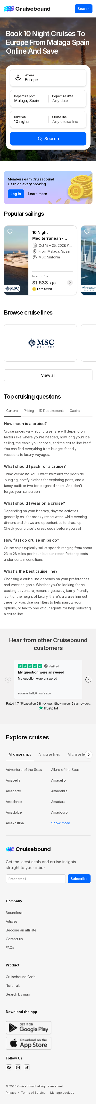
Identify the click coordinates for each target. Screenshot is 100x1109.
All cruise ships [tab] (20, 754)
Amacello (58, 780)
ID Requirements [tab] (51, 411)
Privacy (11, 1092)
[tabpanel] (48, 519)
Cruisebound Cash (20, 977)
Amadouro (59, 812)
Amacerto (13, 791)
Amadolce (14, 812)
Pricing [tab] (29, 411)
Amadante (14, 802)
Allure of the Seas (65, 770)
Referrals (13, 985)
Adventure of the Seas (24, 770)
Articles (11, 921)
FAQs (10, 948)
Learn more (37, 194)
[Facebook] (9, 1067)
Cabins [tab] (75, 411)
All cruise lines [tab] (49, 754)
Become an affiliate (21, 930)
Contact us (14, 939)
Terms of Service (33, 1092)
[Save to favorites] (10, 231)
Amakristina (15, 823)
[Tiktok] (27, 1067)
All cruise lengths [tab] (80, 754)
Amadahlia (59, 791)
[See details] (70, 283)
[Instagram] (18, 1067)
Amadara (58, 802)
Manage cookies (62, 1092)
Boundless (14, 913)
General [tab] (12, 411)
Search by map (18, 994)
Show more (60, 823)
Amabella (13, 780)
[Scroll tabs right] (88, 755)
